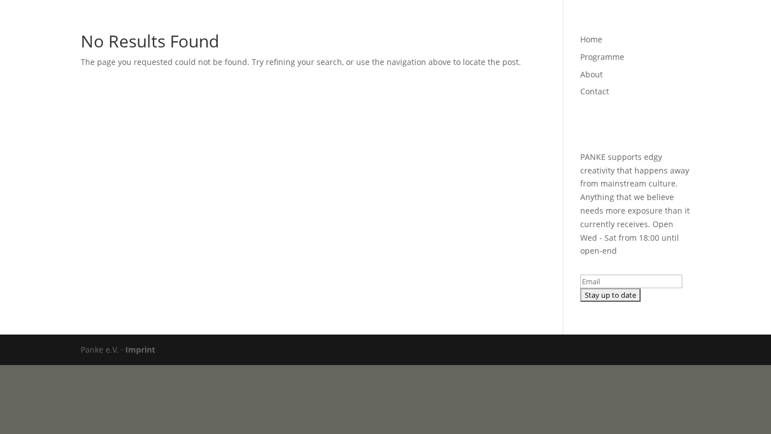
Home (493, 23)
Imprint (140, 349)
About (591, 23)
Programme (542, 23)
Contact (633, 23)
